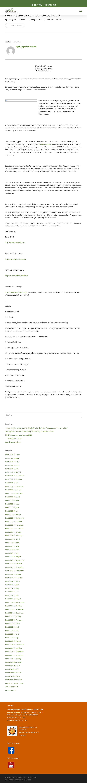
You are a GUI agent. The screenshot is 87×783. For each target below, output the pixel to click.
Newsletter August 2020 (14, 683)
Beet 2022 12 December (14, 528)
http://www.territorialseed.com (16, 276)
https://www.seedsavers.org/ (16, 292)
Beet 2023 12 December (14, 571)
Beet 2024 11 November (14, 609)
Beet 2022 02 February (56, 19)
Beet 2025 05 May (12, 630)
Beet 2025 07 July (11, 637)
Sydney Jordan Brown (16, 19)
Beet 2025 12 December (14, 655)
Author (8, 42)
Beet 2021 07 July (11, 469)
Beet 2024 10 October (13, 606)
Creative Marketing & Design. (22, 780)
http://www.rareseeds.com (15, 242)
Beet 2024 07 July (11, 595)
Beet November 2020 (13, 673)
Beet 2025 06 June (12, 634)
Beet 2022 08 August (13, 514)
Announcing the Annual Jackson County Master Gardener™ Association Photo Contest (36, 428)
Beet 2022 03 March (12, 497)
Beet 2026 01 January (13, 658)
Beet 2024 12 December (14, 613)
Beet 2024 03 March (12, 581)
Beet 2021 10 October (13, 479)
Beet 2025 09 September (14, 644)
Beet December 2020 (13, 662)
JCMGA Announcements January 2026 (18, 435)
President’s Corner (13, 438)
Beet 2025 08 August (13, 641)
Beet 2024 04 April (12, 585)
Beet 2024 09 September (14, 602)
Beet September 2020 (13, 680)
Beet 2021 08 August (13, 472)
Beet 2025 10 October (13, 648)
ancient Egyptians (45, 144)
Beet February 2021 (12, 666)
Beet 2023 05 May (12, 546)
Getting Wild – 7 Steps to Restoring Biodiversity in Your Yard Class (29, 431)
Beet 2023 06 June (12, 549)
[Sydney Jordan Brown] (10, 56)
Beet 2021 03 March (12, 455)
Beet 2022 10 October (13, 521)
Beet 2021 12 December (14, 486)
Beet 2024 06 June (12, 592)
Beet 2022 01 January (13, 490)
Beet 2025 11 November (14, 651)
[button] (80, 11)
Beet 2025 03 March (12, 623)
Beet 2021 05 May (12, 462)
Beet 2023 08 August (13, 557)
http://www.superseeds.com (15, 259)
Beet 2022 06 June (12, 507)
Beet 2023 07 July (11, 553)
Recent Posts (17, 42)
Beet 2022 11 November (14, 525)
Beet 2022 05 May (12, 504)
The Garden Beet (11, 687)
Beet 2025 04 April (12, 627)
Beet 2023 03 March (12, 539)
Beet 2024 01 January (13, 574)
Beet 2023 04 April (12, 542)
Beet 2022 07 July (11, 511)
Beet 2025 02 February (13, 620)
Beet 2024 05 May (12, 588)
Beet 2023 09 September (14, 560)
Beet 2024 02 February (13, 578)
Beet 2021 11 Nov (12, 483)
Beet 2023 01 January (13, 532)
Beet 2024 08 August (13, 599)
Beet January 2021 (12, 669)
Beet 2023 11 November (14, 567)
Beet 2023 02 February (13, 535)
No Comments (16, 25)
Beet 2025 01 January (13, 616)
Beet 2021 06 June (12, 465)
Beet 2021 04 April (12, 458)
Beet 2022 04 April (12, 500)
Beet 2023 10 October (13, 564)
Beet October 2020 (12, 676)
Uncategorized (10, 690)
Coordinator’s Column (13, 442)
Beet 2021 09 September (14, 476)
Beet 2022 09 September (14, 518)
